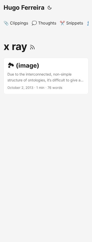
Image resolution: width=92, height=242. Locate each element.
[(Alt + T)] (50, 7)
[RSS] (32, 46)
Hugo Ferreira (24, 7)
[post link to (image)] (46, 76)
